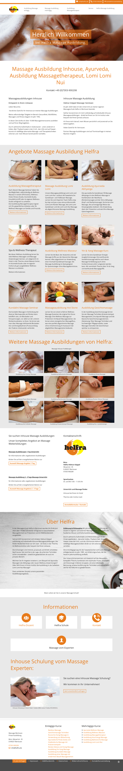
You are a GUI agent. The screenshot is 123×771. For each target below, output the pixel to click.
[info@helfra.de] (77, 1)
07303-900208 (14, 745)
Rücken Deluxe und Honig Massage (61, 747)
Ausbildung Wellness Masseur (94, 732)
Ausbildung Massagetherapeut (94, 735)
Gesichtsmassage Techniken (58, 732)
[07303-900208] (92, 1)
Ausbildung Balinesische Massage (95, 740)
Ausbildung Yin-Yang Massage (59, 749)
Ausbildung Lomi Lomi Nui (92, 742)
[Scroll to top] (118, 766)
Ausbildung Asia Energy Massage (95, 737)
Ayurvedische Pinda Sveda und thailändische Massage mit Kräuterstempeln (59, 742)
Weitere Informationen (18, 212)
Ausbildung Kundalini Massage (59, 752)
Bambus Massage (54, 730)
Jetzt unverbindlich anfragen (75, 691)
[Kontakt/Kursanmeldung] (105, 1)
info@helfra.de (16, 748)
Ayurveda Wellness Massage (93, 730)
